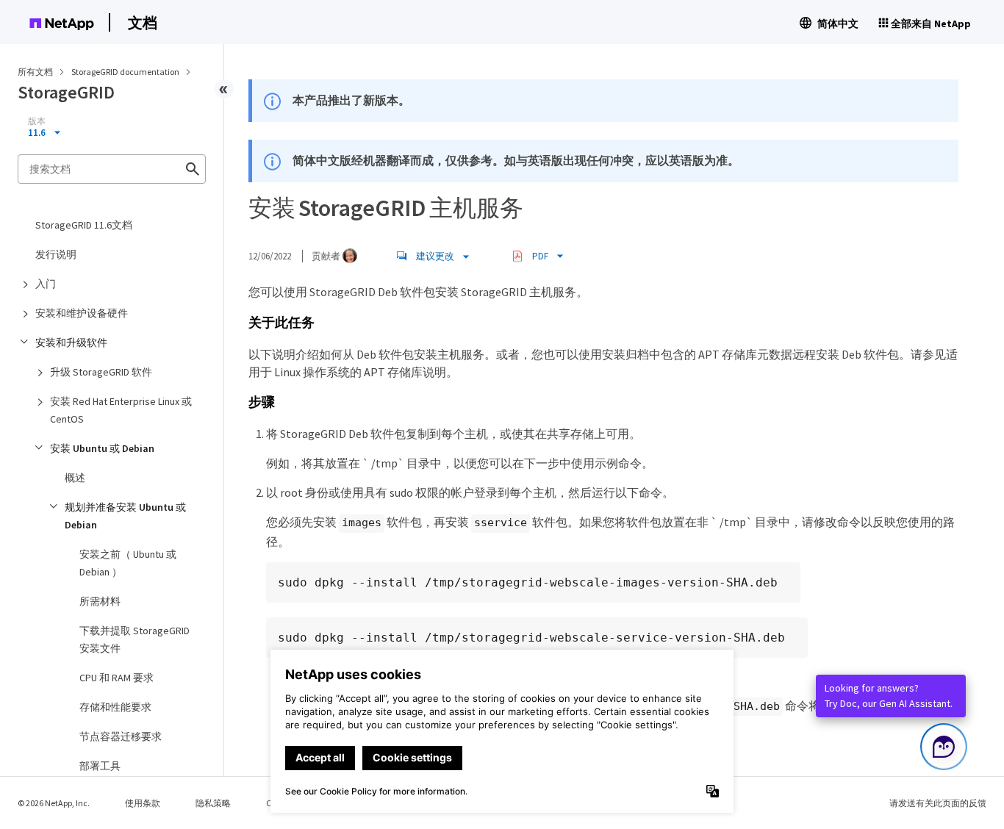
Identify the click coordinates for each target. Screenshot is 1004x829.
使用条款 (142, 802)
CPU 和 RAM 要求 (116, 677)
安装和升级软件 (71, 342)
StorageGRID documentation (126, 71)
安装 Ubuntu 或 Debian (102, 448)
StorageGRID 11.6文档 (83, 225)
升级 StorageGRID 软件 (101, 371)
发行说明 (55, 254)
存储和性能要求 (115, 707)
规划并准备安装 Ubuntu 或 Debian (125, 515)
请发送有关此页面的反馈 (937, 802)
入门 (45, 283)
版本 (37, 121)
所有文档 (35, 71)
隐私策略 (213, 802)
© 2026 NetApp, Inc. (54, 802)
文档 (142, 22)
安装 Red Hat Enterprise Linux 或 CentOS (121, 410)
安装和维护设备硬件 (81, 313)
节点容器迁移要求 (120, 736)
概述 (75, 477)
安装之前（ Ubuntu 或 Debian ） (127, 563)
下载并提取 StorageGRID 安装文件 (134, 639)
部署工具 (100, 765)
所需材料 (100, 601)
